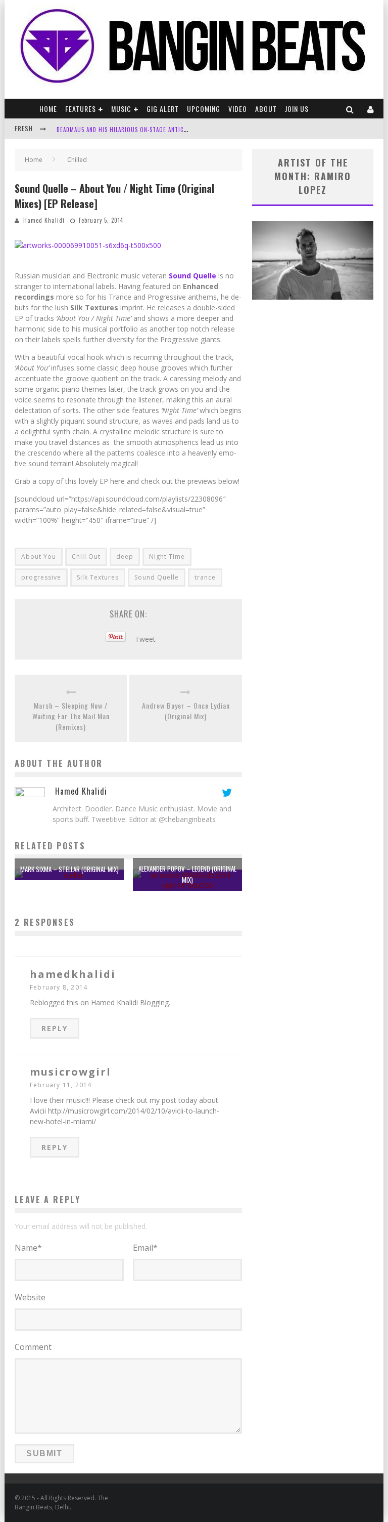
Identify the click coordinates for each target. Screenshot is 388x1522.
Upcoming (203, 108)
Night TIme (167, 556)
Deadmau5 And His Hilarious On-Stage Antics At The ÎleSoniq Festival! (159, 130)
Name (28, 1247)
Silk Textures (98, 577)
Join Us (297, 108)
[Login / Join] (370, 108)
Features (80, 108)
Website (30, 1297)
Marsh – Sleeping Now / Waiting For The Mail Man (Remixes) (71, 716)
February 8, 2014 (58, 987)
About (266, 108)
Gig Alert (163, 108)
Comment (33, 1346)
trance (205, 577)
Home (48, 108)
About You (38, 556)
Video (237, 108)
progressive (41, 577)
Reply (54, 1028)
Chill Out (86, 556)
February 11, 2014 (60, 1085)
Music (121, 108)
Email (145, 1247)
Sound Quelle (156, 577)
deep (124, 556)
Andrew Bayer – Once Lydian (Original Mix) (186, 710)
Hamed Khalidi (44, 220)
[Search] (350, 108)
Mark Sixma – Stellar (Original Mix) (69, 869)
